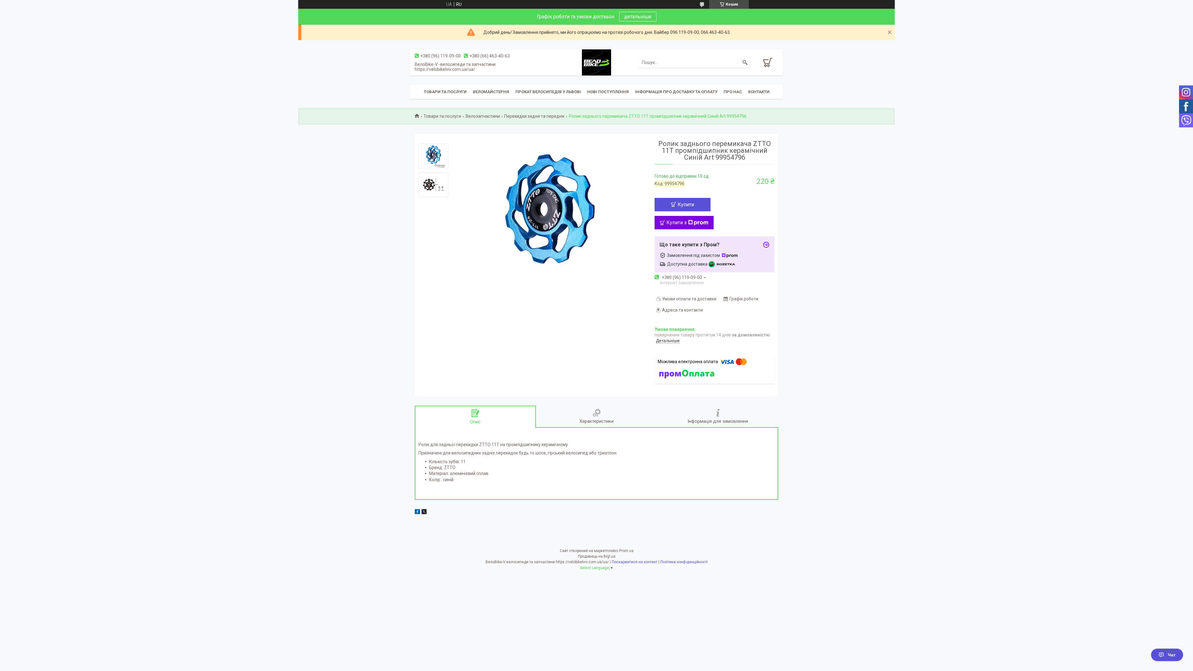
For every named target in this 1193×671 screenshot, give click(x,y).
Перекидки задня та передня (534, 116)
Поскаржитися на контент (634, 562)
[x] (424, 512)
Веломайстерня (491, 91)
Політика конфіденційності (684, 562)
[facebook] (417, 512)
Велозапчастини (483, 116)
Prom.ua (626, 551)
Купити (686, 205)
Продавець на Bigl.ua (596, 556)
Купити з (676, 223)
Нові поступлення (608, 91)
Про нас (733, 91)
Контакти (759, 91)
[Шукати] (745, 62)
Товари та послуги (445, 91)
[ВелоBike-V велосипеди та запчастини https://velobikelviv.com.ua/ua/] (596, 62)
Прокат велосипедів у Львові (548, 91)
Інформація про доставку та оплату (676, 91)
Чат (1172, 654)
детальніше (637, 17)
